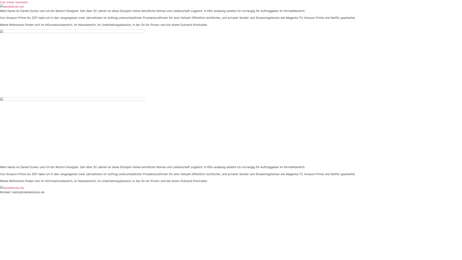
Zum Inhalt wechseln (14, 2)
